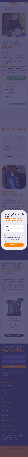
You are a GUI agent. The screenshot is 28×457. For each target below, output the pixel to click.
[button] (23, 214)
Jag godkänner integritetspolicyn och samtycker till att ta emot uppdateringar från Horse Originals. (13, 238)
